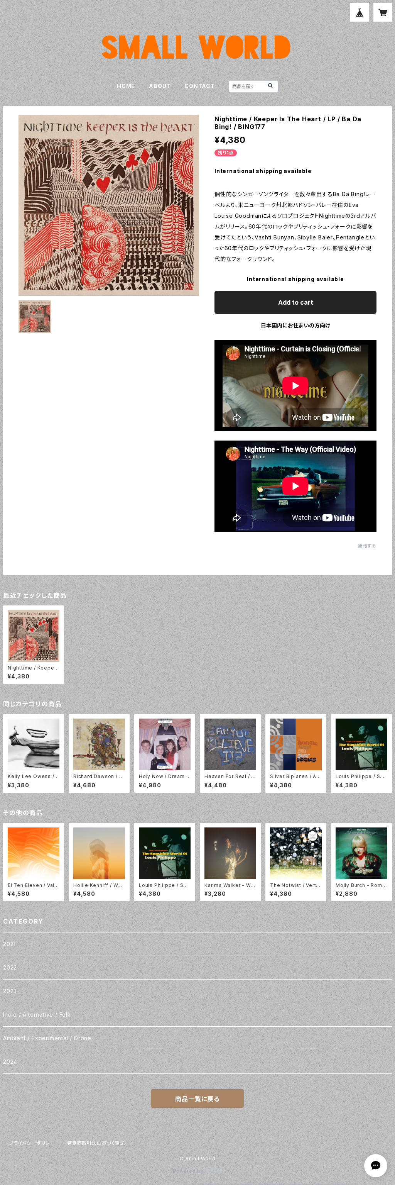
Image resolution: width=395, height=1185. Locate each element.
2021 (9, 944)
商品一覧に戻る (197, 1099)
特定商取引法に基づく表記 (96, 1143)
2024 (10, 1061)
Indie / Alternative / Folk (37, 1014)
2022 (10, 967)
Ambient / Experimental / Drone (47, 1038)
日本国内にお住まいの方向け (295, 325)
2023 (10, 991)
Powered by (189, 1171)
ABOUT (159, 86)
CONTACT (199, 86)
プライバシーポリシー (32, 1143)
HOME (126, 86)
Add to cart (295, 302)
